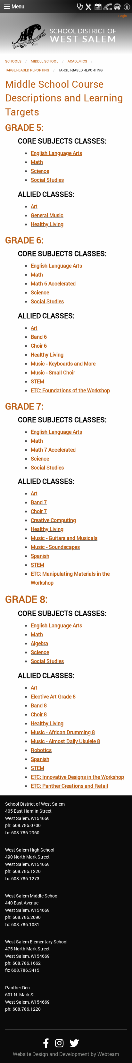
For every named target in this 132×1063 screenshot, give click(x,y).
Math (37, 162)
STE (35, 381)
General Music (47, 215)
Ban (37, 502)
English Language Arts (56, 265)
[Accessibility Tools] (127, 6)
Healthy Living (47, 224)
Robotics (41, 750)
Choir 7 (39, 511)
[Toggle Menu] (7, 6)
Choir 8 (39, 714)
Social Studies (47, 179)
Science (40, 170)
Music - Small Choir (53, 372)
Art (34, 206)
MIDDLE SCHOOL (44, 61)
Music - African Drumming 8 (63, 732)
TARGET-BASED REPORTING (27, 70)
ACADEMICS (77, 61)
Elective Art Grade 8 (53, 696)
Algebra (39, 643)
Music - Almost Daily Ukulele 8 (65, 741)
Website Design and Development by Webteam (66, 1054)
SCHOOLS (13, 61)
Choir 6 (39, 345)
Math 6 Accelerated (53, 283)
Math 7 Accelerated (53, 449)
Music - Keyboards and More (63, 363)
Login (122, 15)
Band (37, 336)
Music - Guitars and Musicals (64, 538)
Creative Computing (53, 520)
